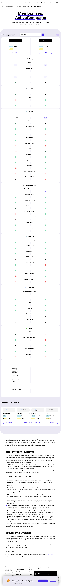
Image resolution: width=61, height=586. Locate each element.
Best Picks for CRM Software (29, 550)
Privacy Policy (53, 581)
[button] (15, 46)
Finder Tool (50, 554)
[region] (31, 418)
